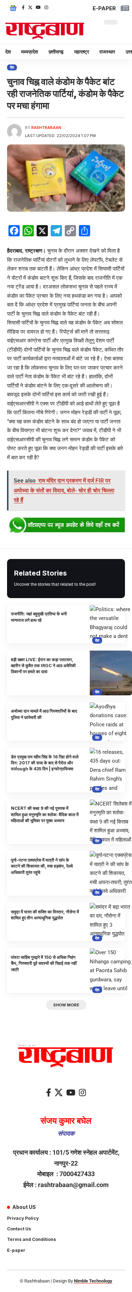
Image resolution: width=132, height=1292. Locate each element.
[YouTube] (38, 7)
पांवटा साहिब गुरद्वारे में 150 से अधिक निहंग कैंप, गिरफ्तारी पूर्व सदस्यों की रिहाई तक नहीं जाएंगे (44, 963)
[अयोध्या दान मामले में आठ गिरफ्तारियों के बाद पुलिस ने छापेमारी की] (111, 721)
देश (12, 67)
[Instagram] (46, 7)
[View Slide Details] (66, 525)
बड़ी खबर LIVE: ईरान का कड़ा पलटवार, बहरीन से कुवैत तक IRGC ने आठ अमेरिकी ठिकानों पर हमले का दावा (43, 666)
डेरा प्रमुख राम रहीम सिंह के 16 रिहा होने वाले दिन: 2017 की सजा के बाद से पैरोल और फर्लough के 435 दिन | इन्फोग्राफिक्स (44, 763)
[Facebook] (23, 7)
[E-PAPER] (124, 8)
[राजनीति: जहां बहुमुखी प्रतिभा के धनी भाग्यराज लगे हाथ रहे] (111, 624)
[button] (66, 1005)
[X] (30, 7)
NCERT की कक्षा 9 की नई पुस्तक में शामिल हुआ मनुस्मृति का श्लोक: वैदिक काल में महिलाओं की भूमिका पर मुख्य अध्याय (44, 814)
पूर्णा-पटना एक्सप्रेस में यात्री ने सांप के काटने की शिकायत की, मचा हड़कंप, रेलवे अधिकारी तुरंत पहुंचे (42, 866)
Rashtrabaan (46, 127)
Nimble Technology (93, 1281)
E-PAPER (104, 8)
